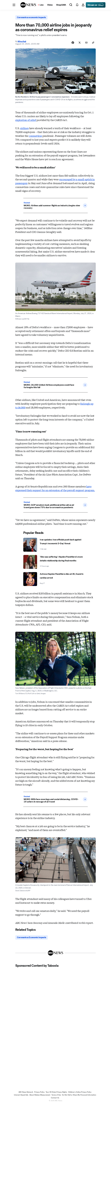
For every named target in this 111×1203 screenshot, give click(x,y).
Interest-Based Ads (21, 1095)
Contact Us (55, 1098)
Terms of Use (56, 1095)
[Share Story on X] (79, 42)
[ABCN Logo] (28, 5)
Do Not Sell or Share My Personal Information (79, 1095)
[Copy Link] (93, 42)
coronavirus (35, 135)
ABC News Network (26, 1092)
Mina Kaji (22, 41)
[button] (14, 5)
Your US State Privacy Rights (56, 1092)
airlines (24, 128)
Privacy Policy (39, 1092)
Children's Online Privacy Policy (79, 1092)
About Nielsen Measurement (39, 1095)
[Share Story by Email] (86, 42)
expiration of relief (25, 120)
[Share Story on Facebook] (72, 42)
